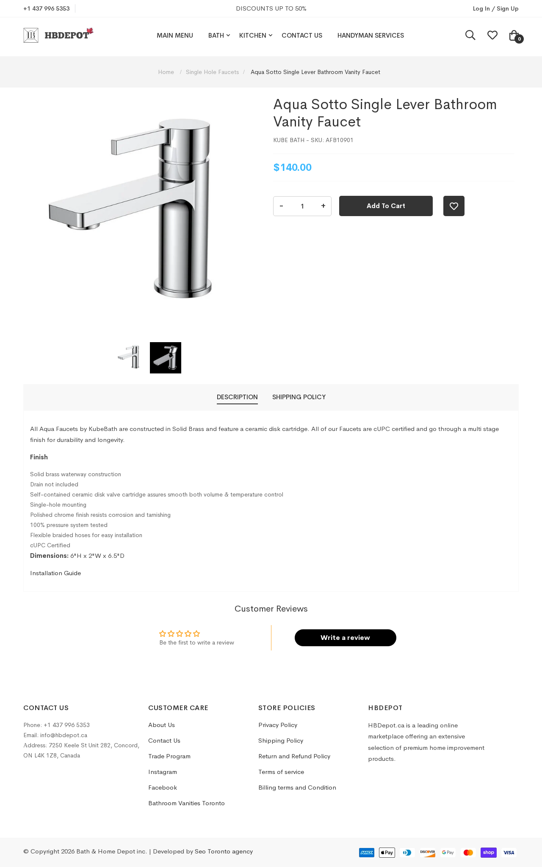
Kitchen (252, 35)
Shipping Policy (280, 740)
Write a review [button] (345, 637)
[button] (131, 357)
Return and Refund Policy (294, 756)
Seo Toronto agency (224, 851)
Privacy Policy (277, 725)
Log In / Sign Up (496, 8)
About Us (161, 725)
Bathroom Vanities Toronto (186, 803)
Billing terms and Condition (297, 787)
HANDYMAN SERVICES (370, 35)
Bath (216, 35)
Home (167, 72)
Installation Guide (55, 573)
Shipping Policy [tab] (299, 397)
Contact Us (302, 35)
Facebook (162, 787)
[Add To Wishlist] (454, 206)
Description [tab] (237, 397)
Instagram (162, 772)
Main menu (175, 35)
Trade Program (169, 756)
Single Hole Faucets (212, 72)
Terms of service (281, 772)
